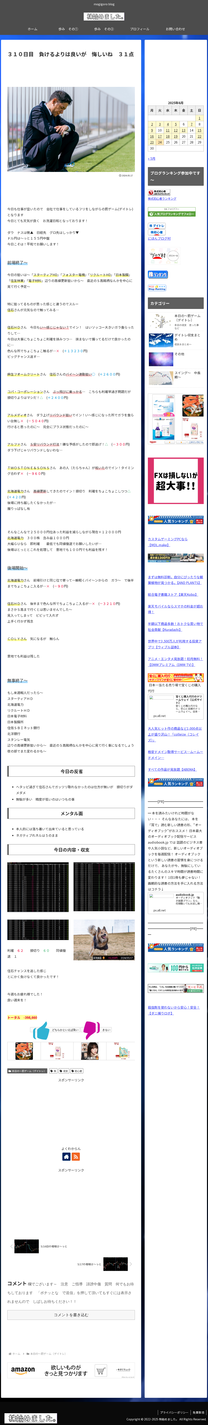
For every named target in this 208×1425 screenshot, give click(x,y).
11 (168, 130)
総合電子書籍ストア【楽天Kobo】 (173, 594)
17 (160, 136)
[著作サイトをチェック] (66, 1157)
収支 (65, 1071)
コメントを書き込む (71, 1315)
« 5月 (151, 158)
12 (176, 130)
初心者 (78, 1071)
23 (152, 142)
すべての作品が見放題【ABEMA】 (172, 769)
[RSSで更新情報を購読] (76, 1157)
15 (199, 130)
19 (176, 136)
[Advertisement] (71, 71)
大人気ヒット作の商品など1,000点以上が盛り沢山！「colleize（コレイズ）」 (175, 734)
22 (199, 136)
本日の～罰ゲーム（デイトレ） (29, 1071)
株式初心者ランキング (162, 198)
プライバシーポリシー (174, 1412)
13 (183, 130)
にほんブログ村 (159, 238)
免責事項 (198, 1412)
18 (168, 136)
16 (152, 136)
